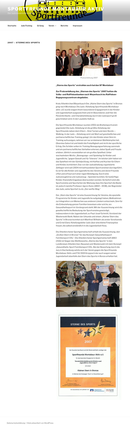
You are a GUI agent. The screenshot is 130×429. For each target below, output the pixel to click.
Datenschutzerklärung (16, 423)
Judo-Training (26, 26)
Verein (51, 26)
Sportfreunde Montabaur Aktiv (56, 9)
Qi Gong (40, 26)
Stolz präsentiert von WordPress (40, 423)
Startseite (12, 26)
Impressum (77, 26)
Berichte (64, 26)
